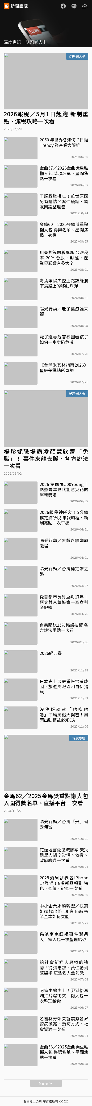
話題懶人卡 (36, 42)
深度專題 (12, 42)
